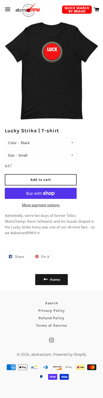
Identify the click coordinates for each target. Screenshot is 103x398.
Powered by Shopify (69, 354)
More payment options (41, 204)
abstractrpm (41, 354)
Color (12, 142)
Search (51, 303)
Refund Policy (51, 318)
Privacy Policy (51, 310)
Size (11, 155)
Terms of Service (51, 325)
